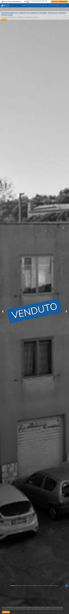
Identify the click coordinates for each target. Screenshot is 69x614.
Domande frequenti (54, 5)
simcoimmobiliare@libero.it (14, 1)
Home (24, 5)
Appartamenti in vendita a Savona (37, 5)
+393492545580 (62, 1)
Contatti (63, 5)
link (36, 609)
